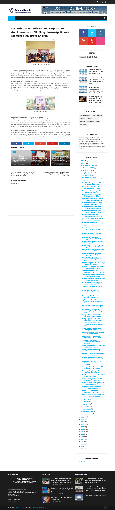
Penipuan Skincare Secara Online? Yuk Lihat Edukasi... (92, 215)
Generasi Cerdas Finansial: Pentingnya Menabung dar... (92, 329)
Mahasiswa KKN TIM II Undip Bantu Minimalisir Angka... (91, 207)
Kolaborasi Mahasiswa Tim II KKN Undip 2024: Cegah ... (93, 375)
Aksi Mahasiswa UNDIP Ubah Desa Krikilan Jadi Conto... (93, 346)
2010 (82, 449)
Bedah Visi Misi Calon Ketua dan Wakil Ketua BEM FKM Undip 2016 (96, 71)
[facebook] (97, 2)
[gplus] (102, 2)
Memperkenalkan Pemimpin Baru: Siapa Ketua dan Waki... (93, 358)
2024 (83, 163)
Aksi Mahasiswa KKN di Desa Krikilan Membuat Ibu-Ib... (91, 350)
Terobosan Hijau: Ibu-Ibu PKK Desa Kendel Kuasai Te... (92, 379)
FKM (14, 152)
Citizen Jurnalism (80, 18)
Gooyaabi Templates (39, 507)
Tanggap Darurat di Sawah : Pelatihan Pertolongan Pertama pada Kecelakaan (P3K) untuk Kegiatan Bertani (40, 158)
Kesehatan (28, 18)
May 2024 (86, 404)
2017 (82, 432)
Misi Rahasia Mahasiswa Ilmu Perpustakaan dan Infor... (92, 283)
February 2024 (88, 411)
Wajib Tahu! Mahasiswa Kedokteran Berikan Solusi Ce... (92, 292)
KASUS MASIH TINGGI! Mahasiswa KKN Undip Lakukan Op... (93, 395)
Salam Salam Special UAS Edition (95, 495)
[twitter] (100, 2)
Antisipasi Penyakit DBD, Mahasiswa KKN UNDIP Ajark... (93, 271)
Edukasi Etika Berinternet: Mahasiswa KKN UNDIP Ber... (92, 337)
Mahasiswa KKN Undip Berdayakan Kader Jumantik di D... (93, 224)
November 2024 (88, 168)
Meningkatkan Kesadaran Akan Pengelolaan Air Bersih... (93, 246)
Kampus (18, 18)
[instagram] (106, 2)
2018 (82, 429)
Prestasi (38, 18)
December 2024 (88, 165)
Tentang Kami (16, 2)
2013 (82, 441)
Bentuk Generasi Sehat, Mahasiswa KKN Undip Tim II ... (93, 391)
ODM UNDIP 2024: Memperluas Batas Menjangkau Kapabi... (92, 199)
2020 (83, 424)
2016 (82, 434)
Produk (91, 18)
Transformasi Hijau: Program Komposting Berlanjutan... (92, 287)
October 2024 (87, 170)
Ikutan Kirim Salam (85, 462)
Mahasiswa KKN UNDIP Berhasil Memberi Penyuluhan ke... (92, 203)
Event (93, 115)
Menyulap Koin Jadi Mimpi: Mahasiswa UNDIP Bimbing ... (92, 319)
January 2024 (87, 414)
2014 (82, 439)
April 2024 (86, 406)
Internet (37, 39)
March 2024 (87, 409)
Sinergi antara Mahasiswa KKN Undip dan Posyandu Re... (92, 367)
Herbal (54, 152)
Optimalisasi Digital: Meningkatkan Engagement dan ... (92, 301)
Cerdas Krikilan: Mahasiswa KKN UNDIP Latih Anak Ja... (93, 354)
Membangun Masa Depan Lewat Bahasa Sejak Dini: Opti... (93, 383)
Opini (69, 18)
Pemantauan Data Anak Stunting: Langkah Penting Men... (92, 310)
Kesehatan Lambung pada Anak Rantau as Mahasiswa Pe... (93, 191)
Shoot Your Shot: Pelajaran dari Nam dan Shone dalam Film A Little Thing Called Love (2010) (61, 480)
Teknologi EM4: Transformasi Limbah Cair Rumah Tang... (92, 296)
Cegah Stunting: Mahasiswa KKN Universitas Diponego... (93, 387)
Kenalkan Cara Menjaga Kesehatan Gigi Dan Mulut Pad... (92, 229)
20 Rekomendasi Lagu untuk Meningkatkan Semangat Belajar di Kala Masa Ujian (95, 480)
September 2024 (89, 173)
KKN (41, 39)
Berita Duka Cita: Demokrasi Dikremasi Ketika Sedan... (92, 187)
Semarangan (47, 18)
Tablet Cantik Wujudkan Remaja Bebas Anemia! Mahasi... (93, 275)
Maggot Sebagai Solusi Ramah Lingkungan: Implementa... (92, 242)
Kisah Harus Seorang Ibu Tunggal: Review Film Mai (91, 238)
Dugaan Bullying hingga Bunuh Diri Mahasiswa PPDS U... (92, 195)
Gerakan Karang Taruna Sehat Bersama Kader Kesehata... (93, 267)
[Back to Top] (105, 507)
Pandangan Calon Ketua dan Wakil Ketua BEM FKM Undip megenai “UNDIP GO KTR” (97, 80)
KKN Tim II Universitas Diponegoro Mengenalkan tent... (92, 258)
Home (9, 2)
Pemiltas (82, 121)
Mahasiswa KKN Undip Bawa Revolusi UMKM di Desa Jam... (93, 211)
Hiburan (100, 18)
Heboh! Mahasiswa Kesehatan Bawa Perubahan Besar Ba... (92, 306)
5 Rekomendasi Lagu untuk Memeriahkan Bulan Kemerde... (91, 363)
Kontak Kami (24, 2)
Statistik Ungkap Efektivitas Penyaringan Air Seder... (91, 254)
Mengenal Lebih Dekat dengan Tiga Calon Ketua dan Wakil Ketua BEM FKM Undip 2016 (96, 90)
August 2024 (87, 175)
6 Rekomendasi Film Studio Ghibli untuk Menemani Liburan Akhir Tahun (62, 490)
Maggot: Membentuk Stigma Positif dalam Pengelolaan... (92, 234)
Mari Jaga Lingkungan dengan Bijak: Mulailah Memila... (92, 371)
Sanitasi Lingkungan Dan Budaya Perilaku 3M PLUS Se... (93, 263)
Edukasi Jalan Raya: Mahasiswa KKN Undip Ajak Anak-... (93, 333)
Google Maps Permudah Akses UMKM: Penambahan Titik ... (92, 315)
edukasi (32, 39)
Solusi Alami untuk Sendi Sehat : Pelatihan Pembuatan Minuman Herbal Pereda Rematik (60, 159)
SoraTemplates (19, 507)
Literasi (48, 39)
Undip (52, 39)
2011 (82, 446)
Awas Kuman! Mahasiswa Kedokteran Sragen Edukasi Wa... (92, 324)
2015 (82, 437)
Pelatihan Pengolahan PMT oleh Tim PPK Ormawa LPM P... (93, 183)
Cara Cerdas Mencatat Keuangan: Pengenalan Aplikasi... (91, 341)
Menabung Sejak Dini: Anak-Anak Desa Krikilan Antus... (93, 279)
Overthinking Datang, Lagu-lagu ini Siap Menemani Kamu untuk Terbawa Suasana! (96, 99)
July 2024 (86, 399)
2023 (83, 417)
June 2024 (86, 402)
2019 (82, 427)
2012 (82, 444)
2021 (82, 422)
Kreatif (44, 39)
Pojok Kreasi (59, 18)
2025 (83, 161)
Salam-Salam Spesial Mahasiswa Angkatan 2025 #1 (20, 160)
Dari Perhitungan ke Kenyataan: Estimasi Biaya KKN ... (93, 250)
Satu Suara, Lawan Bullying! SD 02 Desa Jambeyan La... (92, 219)
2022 (83, 419)
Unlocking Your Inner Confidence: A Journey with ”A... (92, 179)
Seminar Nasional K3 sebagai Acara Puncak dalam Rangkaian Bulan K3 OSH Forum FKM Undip (95, 489)
